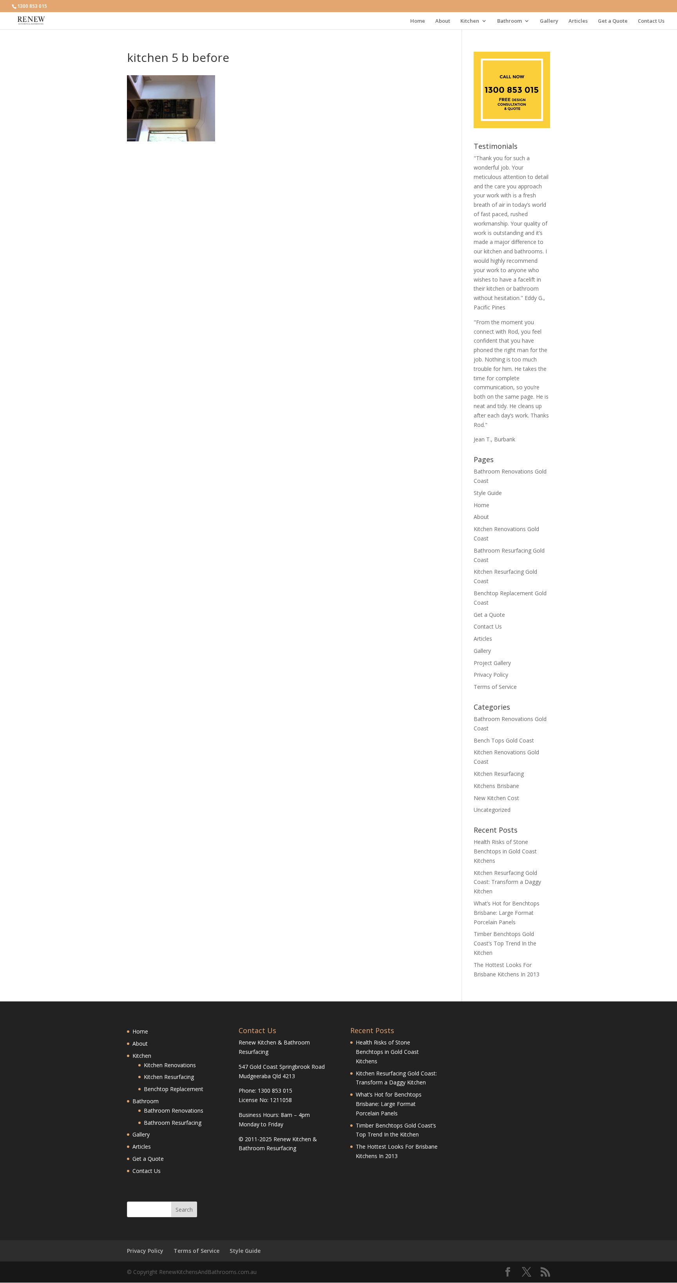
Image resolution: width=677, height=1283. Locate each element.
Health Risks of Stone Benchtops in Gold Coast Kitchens (505, 851)
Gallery (549, 21)
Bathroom (509, 21)
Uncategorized (492, 809)
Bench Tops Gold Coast (504, 740)
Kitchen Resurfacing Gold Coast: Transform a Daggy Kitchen (507, 882)
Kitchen (469, 21)
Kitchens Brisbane (496, 786)
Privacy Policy (491, 674)
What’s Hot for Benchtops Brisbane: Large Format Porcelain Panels (506, 913)
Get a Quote (613, 21)
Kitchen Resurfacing (499, 773)
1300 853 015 (32, 6)
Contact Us (651, 21)
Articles (578, 21)
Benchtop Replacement (173, 1089)
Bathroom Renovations (173, 1110)
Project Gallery (492, 663)
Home (417, 21)
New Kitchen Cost (496, 798)
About (442, 21)
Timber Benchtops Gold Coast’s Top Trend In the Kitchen (505, 943)
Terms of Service (495, 686)
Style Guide (488, 493)
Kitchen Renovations (170, 1065)
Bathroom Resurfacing (172, 1122)
